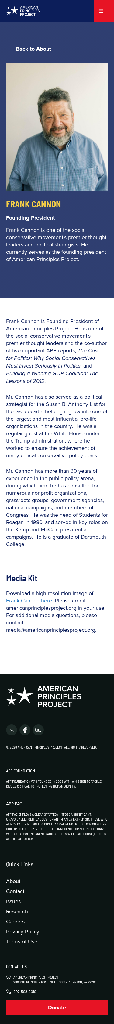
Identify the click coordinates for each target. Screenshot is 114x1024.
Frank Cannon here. (29, 600)
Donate (57, 1007)
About (13, 881)
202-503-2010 (24, 991)
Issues (13, 901)
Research (17, 911)
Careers (15, 921)
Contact (15, 891)
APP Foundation (20, 770)
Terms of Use (21, 941)
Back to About (33, 49)
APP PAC (14, 804)
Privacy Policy (22, 931)
